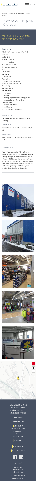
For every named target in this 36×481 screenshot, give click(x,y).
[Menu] (27, 5)
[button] (18, 378)
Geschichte (18, 431)
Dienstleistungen (18, 405)
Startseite (4, 13)
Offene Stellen (18, 436)
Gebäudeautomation (18, 410)
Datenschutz (18, 451)
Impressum (18, 446)
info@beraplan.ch (18, 478)
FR (34, 5)
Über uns (18, 426)
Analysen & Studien (18, 413)
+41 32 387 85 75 (19, 476)
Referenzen (12, 13)
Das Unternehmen (18, 429)
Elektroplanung (18, 408)
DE (31, 5)
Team (18, 434)
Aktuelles (18, 417)
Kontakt (18, 441)
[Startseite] (11, 5)
